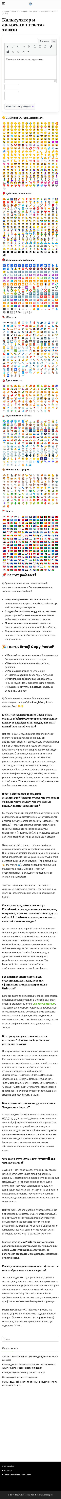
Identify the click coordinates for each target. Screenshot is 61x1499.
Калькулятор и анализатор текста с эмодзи (23, 1372)
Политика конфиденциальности (17, 1474)
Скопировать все (11, 95)
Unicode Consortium (44, 1003)
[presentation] (7, 46)
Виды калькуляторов (18, 11)
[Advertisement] (30, 1423)
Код (53, 41)
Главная (5, 11)
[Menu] (3, 4)
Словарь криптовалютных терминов (19, 1377)
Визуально (44, 41)
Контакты (8, 1470)
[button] (7, 46)
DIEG (32, 1495)
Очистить (12, 87)
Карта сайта (9, 1466)
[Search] (56, 4)
